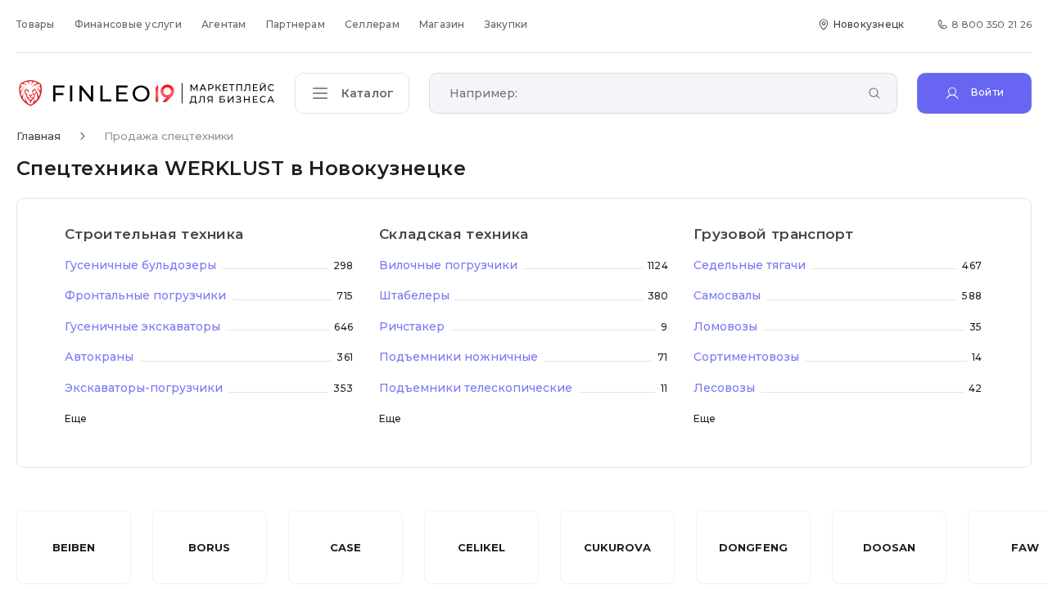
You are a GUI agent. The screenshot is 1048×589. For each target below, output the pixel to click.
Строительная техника (154, 234)
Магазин (442, 24)
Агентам (223, 24)
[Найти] (874, 94)
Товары (35, 24)
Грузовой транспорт (773, 234)
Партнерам (295, 24)
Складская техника (454, 234)
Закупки (506, 24)
